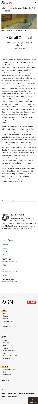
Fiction (5, 319)
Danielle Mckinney (5, 30)
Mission (5, 348)
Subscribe (5, 381)
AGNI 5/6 (19, 42)
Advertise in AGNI (9, 369)
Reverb (5, 329)
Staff (4, 353)
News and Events (9, 351)
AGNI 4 (5, 255)
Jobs (4, 372)
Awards (5, 345)
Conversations (8, 321)
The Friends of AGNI (10, 356)
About (3, 337)
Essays (5, 316)
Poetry (8, 42)
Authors (6, 343)
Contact (4, 366)
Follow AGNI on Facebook (9, 396)
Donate (31, 302)
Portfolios (6, 326)
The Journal (7, 358)
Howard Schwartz (12, 251)
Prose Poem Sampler (19, 48)
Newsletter (7, 375)
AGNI (8, 302)
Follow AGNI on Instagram (26, 393)
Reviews (6, 324)
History (5, 340)
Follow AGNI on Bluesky (8, 393)
